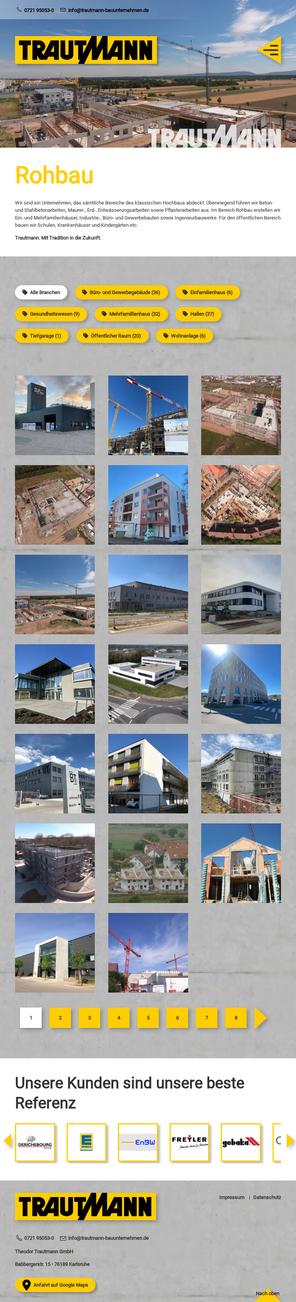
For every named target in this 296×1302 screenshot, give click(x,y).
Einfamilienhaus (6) (211, 292)
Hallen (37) (202, 314)
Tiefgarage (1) (45, 336)
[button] (265, 49)
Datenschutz (267, 1197)
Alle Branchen (45, 292)
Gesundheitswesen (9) (55, 314)
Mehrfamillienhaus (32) (134, 314)
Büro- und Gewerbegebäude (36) (125, 292)
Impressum (231, 1197)
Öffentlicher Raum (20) (116, 336)
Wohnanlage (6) (188, 336)
